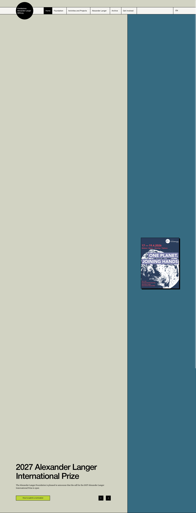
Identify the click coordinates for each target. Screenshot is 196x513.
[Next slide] (108, 498)
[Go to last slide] (101, 498)
